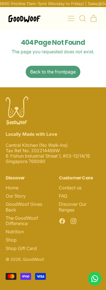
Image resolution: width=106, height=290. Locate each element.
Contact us (70, 187)
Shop (11, 240)
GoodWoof (33, 259)
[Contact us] (94, 278)
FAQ (63, 196)
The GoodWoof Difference (22, 220)
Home (12, 187)
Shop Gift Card (21, 248)
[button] (82, 18)
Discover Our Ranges (72, 206)
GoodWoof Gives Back (24, 206)
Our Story (16, 196)
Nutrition (15, 231)
